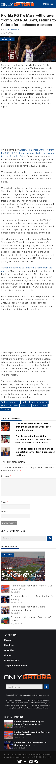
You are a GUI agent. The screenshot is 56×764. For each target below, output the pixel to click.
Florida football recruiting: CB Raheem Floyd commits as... (29, 723)
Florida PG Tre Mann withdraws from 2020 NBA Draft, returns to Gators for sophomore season (28, 20)
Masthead (9, 645)
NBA (16, 405)
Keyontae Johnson (38, 402)
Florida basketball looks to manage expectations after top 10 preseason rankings (35, 452)
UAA (53, 60)
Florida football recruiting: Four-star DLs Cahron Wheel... (32, 733)
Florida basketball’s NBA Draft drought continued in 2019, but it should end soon (33, 426)
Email (4, 511)
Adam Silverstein (12, 29)
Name (4, 502)
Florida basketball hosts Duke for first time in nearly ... (30, 744)
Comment (6, 476)
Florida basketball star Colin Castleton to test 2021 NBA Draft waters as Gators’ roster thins (33, 439)
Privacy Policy (11, 660)
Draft (24, 402)
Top (53, 761)
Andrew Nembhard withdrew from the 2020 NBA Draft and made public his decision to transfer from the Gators (28, 153)
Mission (8, 640)
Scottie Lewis (39, 405)
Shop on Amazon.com (15, 665)
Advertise (9, 650)
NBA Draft (25, 405)
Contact (8, 655)
